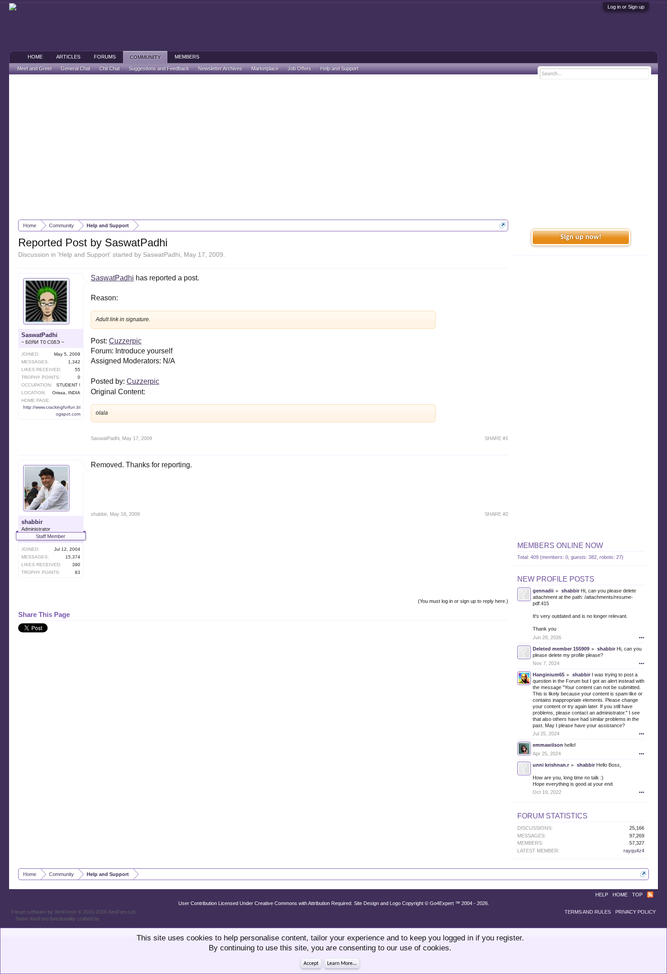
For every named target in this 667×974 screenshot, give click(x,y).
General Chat (75, 68)
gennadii (543, 590)
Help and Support (84, 254)
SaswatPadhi (161, 254)
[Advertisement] (333, 146)
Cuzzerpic (125, 341)
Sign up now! (580, 237)
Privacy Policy (635, 912)
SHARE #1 (496, 438)
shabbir (32, 522)
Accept (311, 963)
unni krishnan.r (551, 765)
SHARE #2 (496, 514)
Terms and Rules (587, 912)
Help (601, 894)
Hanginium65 (548, 674)
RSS (650, 894)
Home (35, 56)
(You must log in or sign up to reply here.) (463, 601)
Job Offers (299, 68)
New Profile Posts (555, 579)
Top (637, 894)
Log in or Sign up (626, 7)
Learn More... (342, 963)
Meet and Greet (34, 68)
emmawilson (548, 745)
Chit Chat (109, 68)
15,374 (72, 556)
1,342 (74, 361)
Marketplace (265, 68)
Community (145, 57)
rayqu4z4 (633, 850)
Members (187, 56)
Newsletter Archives (220, 68)
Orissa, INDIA (66, 392)
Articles (68, 56)
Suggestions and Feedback (159, 68)
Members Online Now (560, 545)
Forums (105, 56)
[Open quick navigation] (502, 225)
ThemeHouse (116, 918)
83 (77, 572)
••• (641, 637)
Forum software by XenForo (74, 912)
